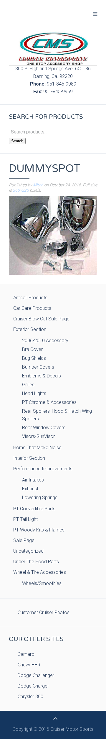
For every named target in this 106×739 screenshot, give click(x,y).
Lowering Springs (39, 497)
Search (17, 141)
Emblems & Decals (41, 376)
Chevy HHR (29, 665)
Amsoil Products (30, 297)
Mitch (38, 185)
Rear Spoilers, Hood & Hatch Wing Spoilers (57, 415)
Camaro (26, 654)
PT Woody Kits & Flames (38, 530)
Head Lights (34, 393)
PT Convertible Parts (34, 508)
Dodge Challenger (36, 675)
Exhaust (30, 488)
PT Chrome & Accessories (49, 402)
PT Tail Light (25, 519)
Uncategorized (28, 551)
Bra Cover (32, 349)
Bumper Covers (38, 367)
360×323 (21, 190)
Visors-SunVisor (38, 436)
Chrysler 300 (30, 696)
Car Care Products (32, 308)
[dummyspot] (53, 235)
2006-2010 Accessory (45, 340)
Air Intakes (33, 480)
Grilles (28, 384)
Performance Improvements (42, 469)
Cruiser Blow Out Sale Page (41, 319)
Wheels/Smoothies (42, 583)
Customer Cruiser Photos (43, 612)
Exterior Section (29, 329)
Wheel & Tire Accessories (39, 572)
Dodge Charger (33, 686)
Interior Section (29, 458)
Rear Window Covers (43, 427)
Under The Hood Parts (36, 561)
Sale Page (23, 540)
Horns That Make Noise (37, 447)
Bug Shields (34, 358)
